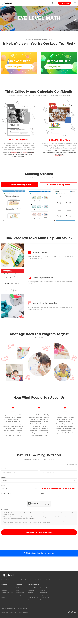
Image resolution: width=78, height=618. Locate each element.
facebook (69, 612)
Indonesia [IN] (43, 592)
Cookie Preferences (23, 612)
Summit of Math (20, 592)
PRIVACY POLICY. (29, 518)
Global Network (5, 595)
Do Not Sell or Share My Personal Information (12, 614)
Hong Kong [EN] (32, 587)
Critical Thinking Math (59, 184)
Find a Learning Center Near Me (40, 553)
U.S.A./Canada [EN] (49, 3)
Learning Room (20, 595)
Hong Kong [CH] (44, 587)
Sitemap (4, 597)
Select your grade (14, 67)
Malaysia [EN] (31, 595)
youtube (75, 612)
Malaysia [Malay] (44, 595)
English (18, 590)
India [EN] (30, 592)
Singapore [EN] (32, 599)
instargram (72, 612)
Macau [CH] (43, 590)
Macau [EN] (31, 590)
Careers (4, 587)
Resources (4, 590)
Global (41, 599)
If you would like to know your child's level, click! (58, 489)
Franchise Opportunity (7, 592)
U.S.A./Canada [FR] (44, 597)
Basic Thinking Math (21, 184)
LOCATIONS (65, 3)
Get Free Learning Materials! (39, 532)
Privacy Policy (5, 612)
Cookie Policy (13, 612)
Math (17, 587)
